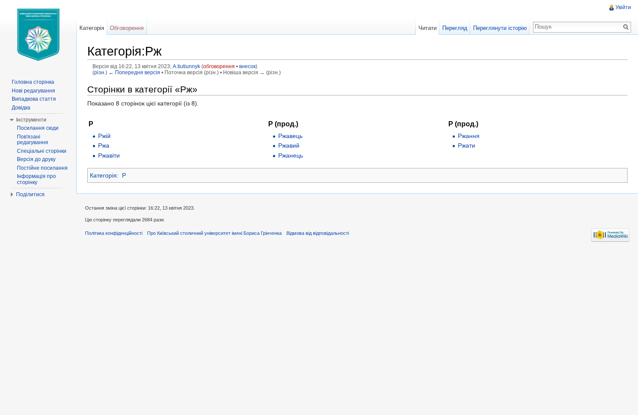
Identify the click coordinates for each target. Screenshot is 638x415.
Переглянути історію (500, 28)
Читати (427, 28)
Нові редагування (33, 91)
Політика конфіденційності (113, 233)
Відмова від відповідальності (317, 233)
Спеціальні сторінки (41, 151)
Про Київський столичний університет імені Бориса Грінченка (214, 233)
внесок (247, 66)
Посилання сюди (38, 128)
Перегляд (454, 28)
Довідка (21, 108)
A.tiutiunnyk (186, 66)
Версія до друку (36, 159)
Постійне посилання (42, 168)
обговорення (219, 66)
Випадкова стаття (34, 99)
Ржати (466, 145)
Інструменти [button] (31, 120)
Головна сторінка (33, 82)
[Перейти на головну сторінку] (38, 34)
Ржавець (290, 135)
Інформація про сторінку (36, 179)
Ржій (104, 135)
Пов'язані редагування (32, 140)
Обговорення (127, 28)
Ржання (469, 135)
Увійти (623, 7)
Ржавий (288, 145)
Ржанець (290, 155)
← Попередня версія (134, 72)
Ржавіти (109, 155)
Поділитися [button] (30, 194)
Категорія (103, 175)
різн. (99, 72)
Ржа (103, 145)
